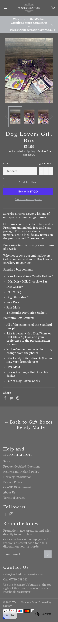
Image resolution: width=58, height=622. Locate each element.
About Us (9, 492)
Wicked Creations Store (24, 602)
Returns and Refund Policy (21, 471)
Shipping (29, 151)
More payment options (28, 199)
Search (7, 461)
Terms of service (14, 497)
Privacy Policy (12, 482)
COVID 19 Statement (17, 487)
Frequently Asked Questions (21, 466)
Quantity (45, 163)
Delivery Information (17, 477)
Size (5, 163)
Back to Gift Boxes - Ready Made (30, 425)
